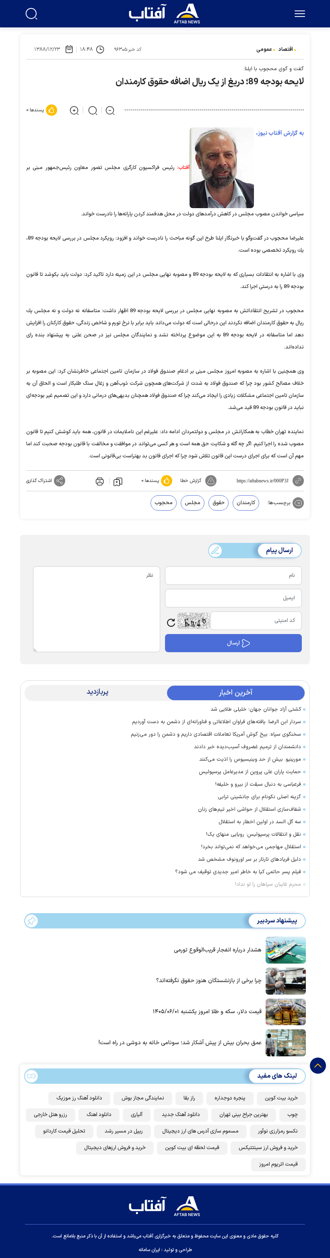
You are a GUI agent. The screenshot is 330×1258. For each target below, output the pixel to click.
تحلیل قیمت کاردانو (64, 1131)
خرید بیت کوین (281, 1098)
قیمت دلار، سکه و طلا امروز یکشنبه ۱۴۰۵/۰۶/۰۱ (207, 1012)
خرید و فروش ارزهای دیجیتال (115, 1148)
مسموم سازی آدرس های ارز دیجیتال (200, 1131)
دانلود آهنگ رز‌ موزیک (79, 1098)
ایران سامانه (149, 1250)
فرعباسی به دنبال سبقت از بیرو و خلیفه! (258, 784)
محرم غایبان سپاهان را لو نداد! (268, 884)
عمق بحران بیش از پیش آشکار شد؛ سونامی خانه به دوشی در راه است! (180, 1043)
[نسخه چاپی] (99, 481)
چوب (292, 1115)
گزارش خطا (190, 480)
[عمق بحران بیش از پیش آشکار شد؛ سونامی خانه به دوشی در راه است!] (284, 1042)
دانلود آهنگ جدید (181, 1115)
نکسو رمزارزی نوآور (278, 1131)
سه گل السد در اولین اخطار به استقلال (260, 822)
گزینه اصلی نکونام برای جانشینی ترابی (259, 797)
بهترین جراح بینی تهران (243, 1115)
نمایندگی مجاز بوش (143, 1098)
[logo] (166, 12)
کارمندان (246, 503)
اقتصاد (285, 50)
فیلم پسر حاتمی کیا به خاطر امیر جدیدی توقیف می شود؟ (238, 872)
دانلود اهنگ (99, 1115)
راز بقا (189, 1098)
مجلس (192, 503)
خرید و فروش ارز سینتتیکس (268, 1148)
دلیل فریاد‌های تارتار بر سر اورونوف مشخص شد (249, 859)
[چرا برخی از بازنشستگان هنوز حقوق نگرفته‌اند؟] (284, 980)
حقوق (218, 503)
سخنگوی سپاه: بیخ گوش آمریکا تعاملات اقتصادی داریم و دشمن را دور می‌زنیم (216, 734)
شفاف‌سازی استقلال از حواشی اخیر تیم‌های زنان (249, 809)
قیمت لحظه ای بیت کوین (192, 1148)
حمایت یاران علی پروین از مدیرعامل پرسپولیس (250, 772)
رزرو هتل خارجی (50, 1115)
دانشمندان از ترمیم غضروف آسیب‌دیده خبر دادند (247, 747)
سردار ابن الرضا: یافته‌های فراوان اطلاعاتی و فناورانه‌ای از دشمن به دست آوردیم (216, 722)
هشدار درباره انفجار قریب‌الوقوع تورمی (218, 950)
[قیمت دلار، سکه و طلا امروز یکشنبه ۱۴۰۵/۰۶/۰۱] (284, 1011)
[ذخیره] (118, 481)
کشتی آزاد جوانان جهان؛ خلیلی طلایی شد (255, 709)
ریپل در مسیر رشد (124, 1131)
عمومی (264, 50)
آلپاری (136, 1115)
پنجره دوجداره (229, 1098)
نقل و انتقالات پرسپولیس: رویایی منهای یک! (253, 834)
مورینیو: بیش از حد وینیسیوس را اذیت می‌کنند (250, 759)
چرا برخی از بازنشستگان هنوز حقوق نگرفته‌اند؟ (209, 980)
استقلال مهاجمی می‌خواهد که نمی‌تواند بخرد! (251, 847)
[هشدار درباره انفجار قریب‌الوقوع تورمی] (284, 949)
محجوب (164, 503)
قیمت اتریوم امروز (278, 1164)
